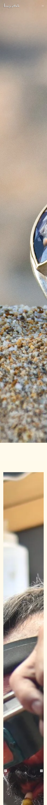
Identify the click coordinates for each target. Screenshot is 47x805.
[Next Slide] (41, 770)
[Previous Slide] (5, 770)
